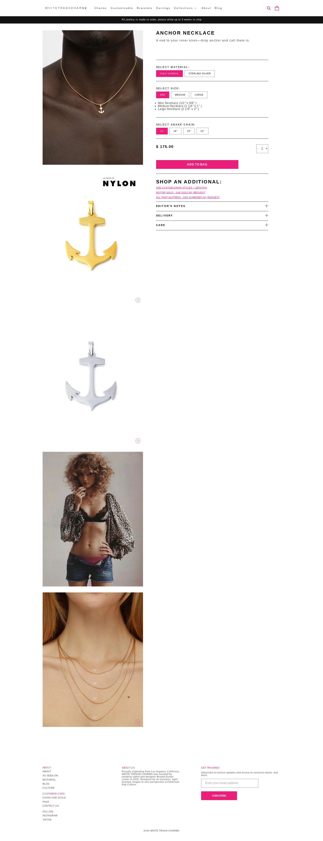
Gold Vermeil (169, 73)
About (47, 771)
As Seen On (50, 775)
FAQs (46, 801)
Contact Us (51, 806)
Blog (46, 784)
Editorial (49, 779)
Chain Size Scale (54, 797)
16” (162, 131)
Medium (180, 94)
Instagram (50, 815)
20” (189, 131)
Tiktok (47, 819)
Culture (49, 788)
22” (202, 131)
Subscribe (219, 795)
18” (175, 131)
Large (199, 94)
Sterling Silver (200, 73)
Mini (162, 94)
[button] (186, 8)
